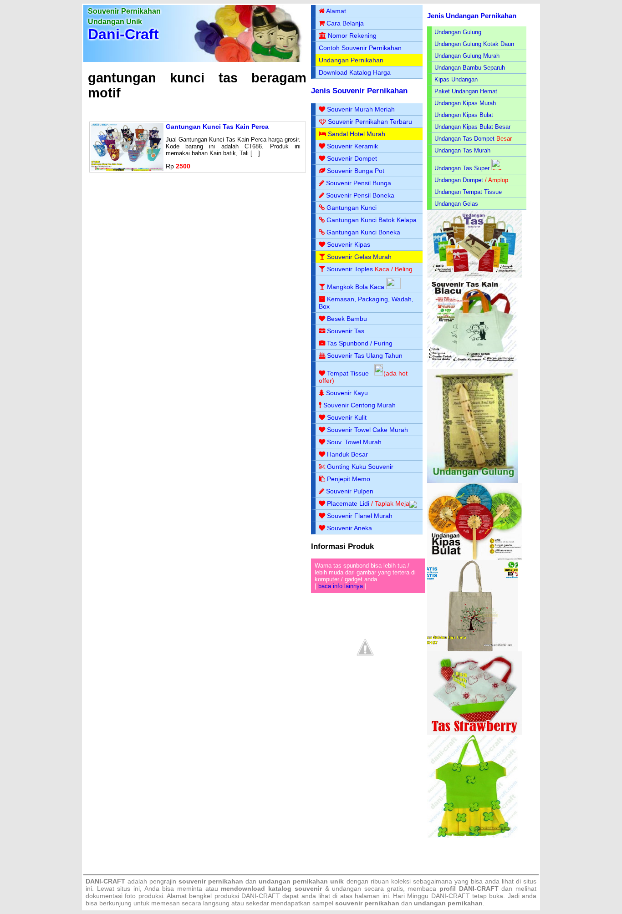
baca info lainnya (340, 586)
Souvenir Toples (350, 269)
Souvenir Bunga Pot (355, 170)
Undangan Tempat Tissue (468, 191)
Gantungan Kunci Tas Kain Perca (217, 126)
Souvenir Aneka (349, 528)
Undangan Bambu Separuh (469, 67)
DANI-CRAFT (450, 895)
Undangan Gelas (456, 203)
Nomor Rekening (352, 35)
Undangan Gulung (457, 32)
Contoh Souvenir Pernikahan (360, 47)
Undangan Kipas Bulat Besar (472, 126)
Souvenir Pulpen (349, 491)
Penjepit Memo (348, 478)
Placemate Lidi (348, 503)
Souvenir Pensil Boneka (360, 195)
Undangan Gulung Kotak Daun (474, 44)
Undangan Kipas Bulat (463, 115)
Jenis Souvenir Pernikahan (359, 90)
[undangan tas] (474, 276)
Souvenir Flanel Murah (360, 515)
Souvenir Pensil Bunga (358, 183)
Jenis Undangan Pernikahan (471, 16)
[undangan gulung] (472, 480)
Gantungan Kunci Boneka (363, 232)
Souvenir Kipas (348, 244)
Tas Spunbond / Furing (360, 343)
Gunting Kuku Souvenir (360, 466)
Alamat (336, 11)
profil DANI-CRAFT (469, 888)
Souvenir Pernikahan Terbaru (370, 121)
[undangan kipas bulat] (474, 558)
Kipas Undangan (456, 79)
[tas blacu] (472, 367)
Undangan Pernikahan (351, 60)
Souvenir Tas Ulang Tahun (365, 355)
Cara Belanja (345, 23)
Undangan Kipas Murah (465, 103)
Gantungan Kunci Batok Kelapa (371, 219)
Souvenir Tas (345, 331)
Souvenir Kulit (347, 417)
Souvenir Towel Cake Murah (367, 429)
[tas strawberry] (474, 732)
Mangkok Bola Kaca (356, 286)
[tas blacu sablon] (472, 649)
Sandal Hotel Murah (356, 133)
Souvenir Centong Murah (359, 405)
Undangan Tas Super (461, 168)
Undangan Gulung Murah (467, 55)
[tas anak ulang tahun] (472, 835)
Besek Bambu (347, 318)
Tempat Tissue (348, 373)
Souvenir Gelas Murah (359, 256)
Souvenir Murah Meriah (361, 109)
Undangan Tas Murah (462, 150)
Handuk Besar (347, 454)
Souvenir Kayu (347, 392)
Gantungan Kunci (351, 207)
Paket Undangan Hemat (465, 91)
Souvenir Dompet (352, 158)
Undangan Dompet (458, 180)
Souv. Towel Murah (354, 442)
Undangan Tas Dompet (464, 138)
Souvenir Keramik (352, 146)
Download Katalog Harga (355, 72)
